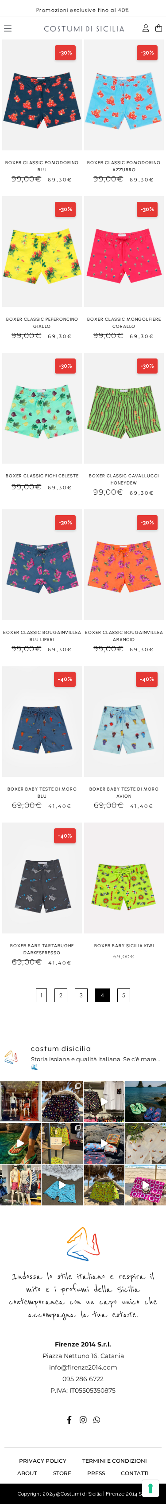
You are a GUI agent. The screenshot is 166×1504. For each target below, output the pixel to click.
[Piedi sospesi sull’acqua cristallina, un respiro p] (20, 1143)
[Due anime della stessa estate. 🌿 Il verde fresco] (145, 1101)
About (27, 1473)
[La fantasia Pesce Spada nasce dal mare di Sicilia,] (62, 1185)
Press (96, 1473)
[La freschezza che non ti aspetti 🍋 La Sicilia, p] (62, 1101)
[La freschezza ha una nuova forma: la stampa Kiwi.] (104, 1185)
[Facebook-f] (69, 1419)
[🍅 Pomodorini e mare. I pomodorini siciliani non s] (104, 1143)
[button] (8, 29)
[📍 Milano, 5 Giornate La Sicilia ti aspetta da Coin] (20, 1185)
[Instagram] (83, 1419)
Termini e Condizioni (114, 1460)
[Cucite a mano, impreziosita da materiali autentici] (145, 1185)
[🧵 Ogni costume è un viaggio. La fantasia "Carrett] (145, 1143)
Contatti (135, 1473)
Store (62, 1473)
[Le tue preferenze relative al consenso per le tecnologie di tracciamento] (150, 1488)
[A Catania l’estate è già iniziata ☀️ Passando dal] (104, 1101)
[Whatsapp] (97, 1419)
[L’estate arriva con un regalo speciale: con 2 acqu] (62, 1143)
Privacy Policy (42, 1460)
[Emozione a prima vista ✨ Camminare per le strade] (20, 1101)
